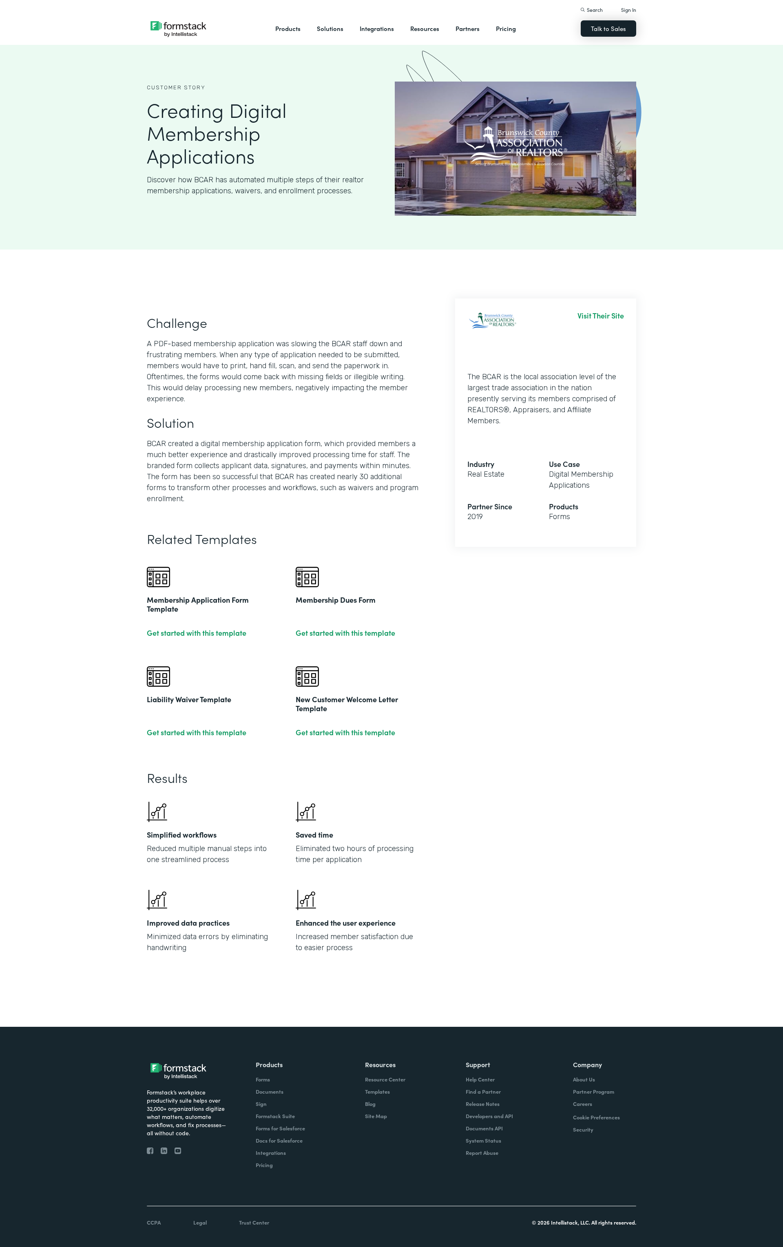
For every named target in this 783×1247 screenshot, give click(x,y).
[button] (288, 28)
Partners (468, 28)
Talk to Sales (608, 28)
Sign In (628, 9)
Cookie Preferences (596, 1117)
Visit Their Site (600, 316)
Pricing (506, 28)
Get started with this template (196, 633)
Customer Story (176, 87)
